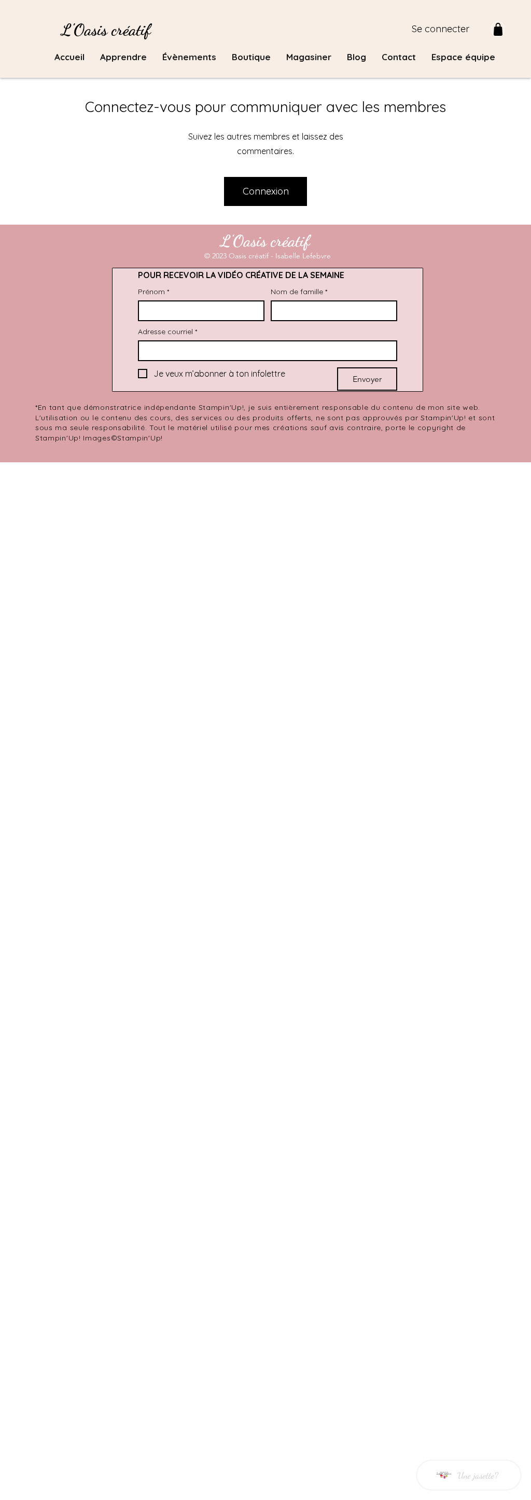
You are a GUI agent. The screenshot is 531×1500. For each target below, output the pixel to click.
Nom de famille (299, 291)
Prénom (153, 291)
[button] (123, 57)
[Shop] (498, 29)
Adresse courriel (167, 331)
